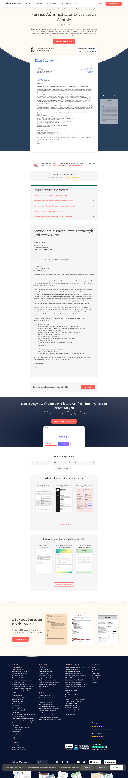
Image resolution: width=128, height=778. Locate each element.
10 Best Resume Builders (72, 671)
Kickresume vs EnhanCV (72, 710)
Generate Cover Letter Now (64, 421)
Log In (100, 3)
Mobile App (15, 745)
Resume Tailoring (17, 699)
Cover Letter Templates (46, 697)
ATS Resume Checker (18, 697)
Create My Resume (113, 3)
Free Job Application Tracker (21, 727)
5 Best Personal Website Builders (75, 680)
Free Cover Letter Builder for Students (23, 721)
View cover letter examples (64, 584)
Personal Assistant (75, 463)
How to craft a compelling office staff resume (50, 211)
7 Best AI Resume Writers (73, 673)
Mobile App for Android (19, 749)
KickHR (14, 736)
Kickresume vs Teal (71, 712)
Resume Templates (44, 695)
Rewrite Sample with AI (64, 41)
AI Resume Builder (17, 675)
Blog (40, 688)
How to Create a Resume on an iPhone (77, 667)
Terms (93, 671)
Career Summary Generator (20, 691)
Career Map (15, 712)
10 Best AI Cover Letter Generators (75, 675)
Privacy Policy (96, 673)
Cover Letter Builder (18, 669)
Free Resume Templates (46, 704)
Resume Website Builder (19, 671)
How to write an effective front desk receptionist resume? (54, 206)
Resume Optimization (18, 708)
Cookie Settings (96, 675)
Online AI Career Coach (19, 716)
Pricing (77, 4)
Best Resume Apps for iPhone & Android (75, 687)
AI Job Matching (17, 729)
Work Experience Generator (20, 693)
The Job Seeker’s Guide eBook (48, 680)
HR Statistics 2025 (71, 703)
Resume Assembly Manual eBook (49, 682)
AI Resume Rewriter (18, 682)
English (42, 762)
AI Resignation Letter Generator (21, 680)
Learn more (75, 767)
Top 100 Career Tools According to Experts (76, 696)
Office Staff (90, 463)
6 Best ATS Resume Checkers (74, 678)
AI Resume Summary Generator (21, 688)
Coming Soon (16, 733)
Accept (117, 767)
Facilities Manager (63, 468)
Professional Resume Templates (48, 708)
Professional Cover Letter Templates (50, 719)
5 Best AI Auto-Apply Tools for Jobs (76, 684)
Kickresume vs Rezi (71, 707)
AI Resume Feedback (18, 710)
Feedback (95, 682)
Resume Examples (44, 669)
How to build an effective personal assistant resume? (53, 216)
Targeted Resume (17, 701)
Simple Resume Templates (47, 706)
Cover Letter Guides (45, 675)
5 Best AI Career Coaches (73, 682)
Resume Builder (17, 667)
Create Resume (20, 639)
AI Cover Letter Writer (18, 678)
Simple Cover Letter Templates (48, 717)
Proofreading (16, 731)
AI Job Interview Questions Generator (23, 714)
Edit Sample (88, 387)
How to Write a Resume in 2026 (75, 699)
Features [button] (27, 4)
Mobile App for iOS (18, 747)
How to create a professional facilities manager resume (53, 200)
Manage (102, 767)
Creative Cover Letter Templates (48, 715)
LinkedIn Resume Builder (19, 673)
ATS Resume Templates (46, 702)
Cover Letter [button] (51, 4)
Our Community (43, 686)
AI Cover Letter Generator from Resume (24, 723)
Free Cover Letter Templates (47, 713)
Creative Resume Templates (47, 710)
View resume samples (64, 524)
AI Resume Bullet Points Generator (22, 686)
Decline (87, 767)
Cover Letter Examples (45, 671)
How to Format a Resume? (73, 701)
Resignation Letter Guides (47, 678)
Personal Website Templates (47, 700)
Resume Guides (43, 673)
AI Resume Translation (19, 684)
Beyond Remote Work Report (47, 684)
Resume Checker (17, 695)
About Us (94, 667)
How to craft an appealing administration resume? (52, 195)
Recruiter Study (70, 714)
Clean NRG (67, 25)
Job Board (15, 725)
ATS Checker (66, 4)
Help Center (42, 667)
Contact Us (95, 669)
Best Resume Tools (71, 690)
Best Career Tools (70, 693)
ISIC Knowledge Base (71, 669)
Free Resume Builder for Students (22, 718)
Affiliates (94, 680)
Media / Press (96, 678)
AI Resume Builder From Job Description (20, 704)
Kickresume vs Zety (71, 705)
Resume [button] (39, 4)
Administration (58, 463)
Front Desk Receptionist (40, 463)
